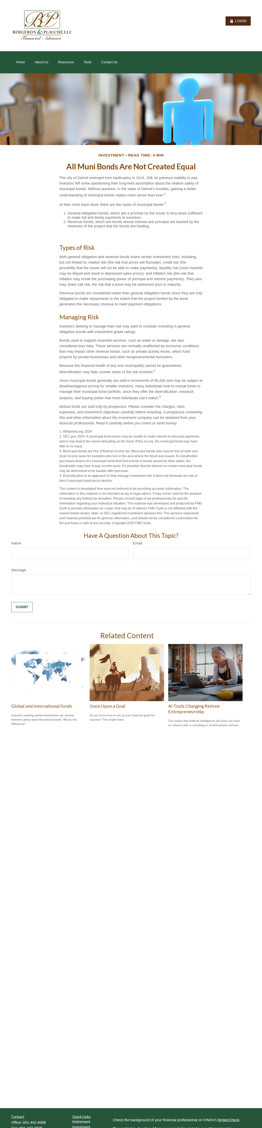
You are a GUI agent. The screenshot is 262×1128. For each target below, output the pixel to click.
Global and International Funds (41, 706)
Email (137, 543)
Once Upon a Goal (107, 706)
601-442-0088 (34, 1122)
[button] (20, 62)
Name (16, 543)
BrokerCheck (228, 1120)
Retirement (81, 1122)
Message (18, 570)
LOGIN (240, 21)
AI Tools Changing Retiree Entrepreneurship (194, 708)
